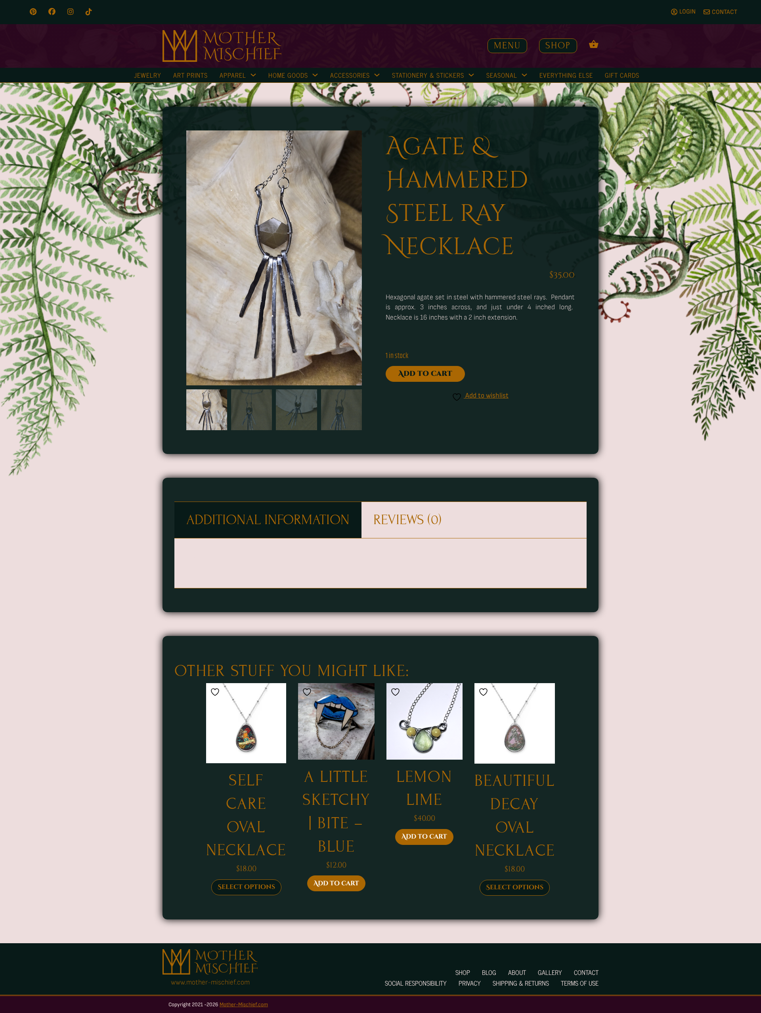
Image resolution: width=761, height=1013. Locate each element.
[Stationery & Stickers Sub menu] (471, 75)
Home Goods (288, 75)
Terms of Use (579, 983)
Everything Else (566, 75)
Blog (489, 972)
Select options (246, 887)
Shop (558, 45)
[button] (351, 141)
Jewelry (147, 75)
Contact (586, 972)
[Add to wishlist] (216, 692)
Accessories (350, 75)
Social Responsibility (416, 983)
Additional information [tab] (268, 520)
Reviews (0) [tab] (407, 520)
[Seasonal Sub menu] (524, 75)
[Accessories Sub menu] (377, 75)
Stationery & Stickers (428, 75)
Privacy (470, 983)
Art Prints (190, 75)
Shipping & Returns (521, 983)
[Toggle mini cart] (593, 43)
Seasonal (501, 75)
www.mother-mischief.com (210, 982)
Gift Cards (622, 75)
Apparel (233, 75)
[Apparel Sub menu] (253, 75)
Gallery (550, 972)
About (517, 972)
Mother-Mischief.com (244, 1004)
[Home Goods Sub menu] (315, 75)
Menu (507, 45)
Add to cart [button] (336, 883)
